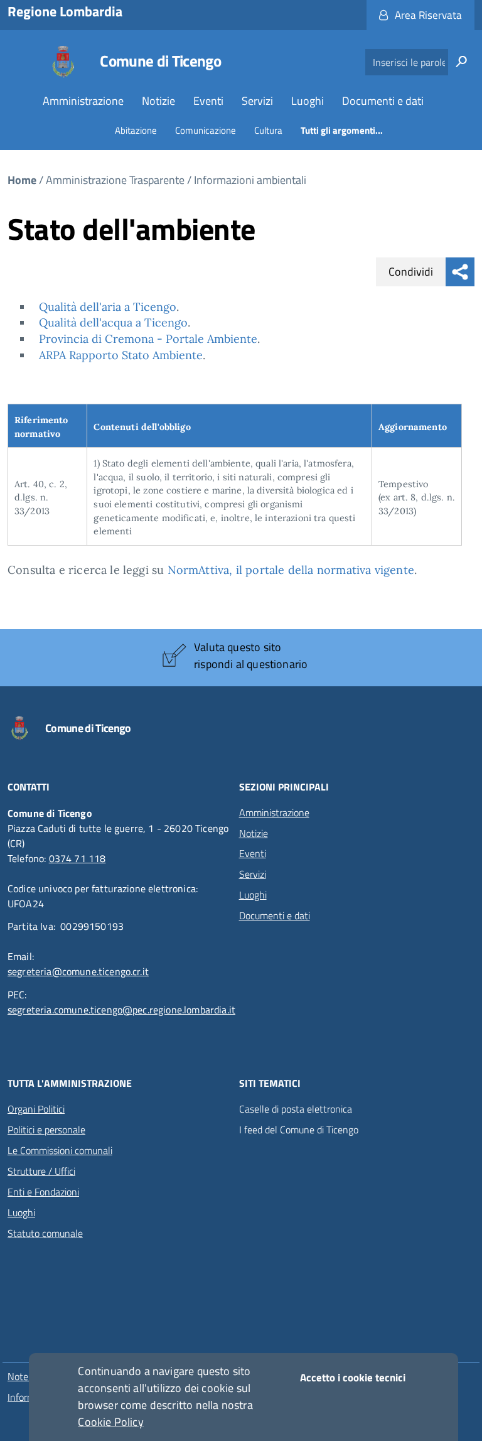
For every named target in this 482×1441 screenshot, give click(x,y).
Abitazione (136, 130)
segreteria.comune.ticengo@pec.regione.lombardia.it (121, 1009)
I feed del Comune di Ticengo (298, 1130)
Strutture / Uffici (41, 1171)
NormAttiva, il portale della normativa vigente (291, 570)
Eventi (208, 100)
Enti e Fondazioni (43, 1191)
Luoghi (307, 100)
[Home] (63, 62)
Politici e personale (46, 1129)
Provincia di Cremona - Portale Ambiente (148, 339)
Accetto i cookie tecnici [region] (352, 1377)
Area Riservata (428, 15)
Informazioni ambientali (250, 179)
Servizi (257, 100)
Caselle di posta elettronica (295, 1109)
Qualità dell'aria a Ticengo (107, 307)
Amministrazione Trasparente (115, 179)
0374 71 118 (77, 858)
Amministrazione (83, 100)
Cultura (268, 130)
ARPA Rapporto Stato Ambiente (121, 355)
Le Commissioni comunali (60, 1150)
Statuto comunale (45, 1233)
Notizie (158, 100)
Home (22, 179)
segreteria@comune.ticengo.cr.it (78, 971)
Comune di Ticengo (160, 61)
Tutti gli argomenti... (342, 130)
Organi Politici (36, 1108)
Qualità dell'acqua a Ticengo (113, 322)
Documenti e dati (383, 100)
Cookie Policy (110, 1421)
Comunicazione (205, 130)
